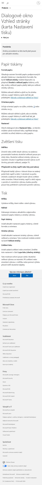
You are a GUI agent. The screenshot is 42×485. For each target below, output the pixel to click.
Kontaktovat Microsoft (9, 474)
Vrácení (5, 318)
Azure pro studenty (8, 364)
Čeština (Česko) (10, 462)
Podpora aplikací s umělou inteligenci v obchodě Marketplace (19, 417)
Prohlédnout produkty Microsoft (11, 297)
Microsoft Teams (7, 400)
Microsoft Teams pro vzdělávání (11, 346)
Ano (14, 275)
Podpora (5, 8)
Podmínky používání (8, 478)
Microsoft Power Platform (9, 428)
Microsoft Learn (7, 413)
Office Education (7, 354)
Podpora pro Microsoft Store (10, 315)
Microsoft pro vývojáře (9, 410)
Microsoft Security (8, 378)
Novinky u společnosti (8, 449)
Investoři (5, 456)
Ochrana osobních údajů (22, 474)
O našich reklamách (31, 478)
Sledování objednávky (8, 322)
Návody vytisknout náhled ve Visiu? (24, 97)
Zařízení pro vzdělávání (9, 343)
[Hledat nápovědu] (8, 3)
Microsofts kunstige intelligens (11, 375)
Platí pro (6, 37)
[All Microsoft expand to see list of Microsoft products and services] (2, 3)
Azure (4, 382)
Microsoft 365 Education (9, 350)
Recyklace (5, 325)
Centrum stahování (8, 311)
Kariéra (5, 445)
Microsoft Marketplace (9, 424)
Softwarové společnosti (9, 431)
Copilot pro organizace (9, 287)
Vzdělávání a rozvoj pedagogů (11, 357)
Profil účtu (5, 308)
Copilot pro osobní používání (10, 290)
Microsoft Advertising (8, 392)
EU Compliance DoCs (8, 481)
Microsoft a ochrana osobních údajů (12, 452)
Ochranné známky (19, 478)
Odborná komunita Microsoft (10, 420)
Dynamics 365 (6, 385)
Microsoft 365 (6, 294)
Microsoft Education (8, 339)
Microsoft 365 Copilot (8, 396)
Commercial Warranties (9, 329)
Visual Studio (6, 435)
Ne (27, 275)
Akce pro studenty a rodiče (10, 361)
